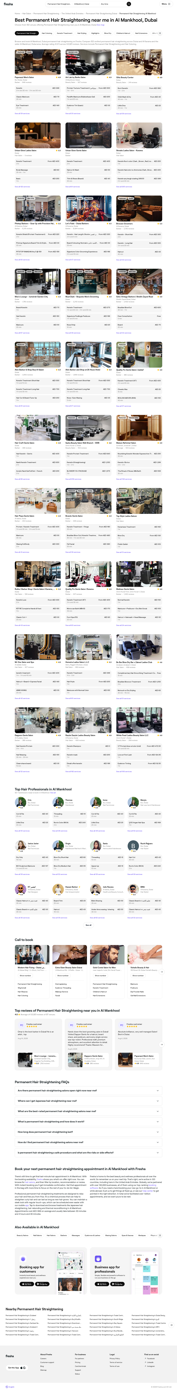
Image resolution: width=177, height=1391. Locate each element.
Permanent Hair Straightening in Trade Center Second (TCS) (23, 1335)
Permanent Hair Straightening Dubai (101, 14)
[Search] (129, 4)
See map (101, 25)
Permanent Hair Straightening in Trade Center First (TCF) (65, 1335)
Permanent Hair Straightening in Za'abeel (21, 1315)
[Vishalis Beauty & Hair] (145, 972)
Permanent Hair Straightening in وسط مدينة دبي (65, 1327)
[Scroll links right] (171, 1325)
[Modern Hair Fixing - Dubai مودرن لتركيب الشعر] (32, 972)
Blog (42, 1366)
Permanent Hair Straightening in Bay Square (106, 1323)
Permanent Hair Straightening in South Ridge (106, 1319)
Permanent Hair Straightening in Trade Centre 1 (149, 1335)
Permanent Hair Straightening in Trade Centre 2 (107, 1315)
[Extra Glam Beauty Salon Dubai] (69, 972)
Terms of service (116, 1362)
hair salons (30, 1182)
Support (78, 1370)
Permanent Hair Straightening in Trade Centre (149, 1323)
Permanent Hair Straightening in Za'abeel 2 (21, 1327)
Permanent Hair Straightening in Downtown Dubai (65, 1323)
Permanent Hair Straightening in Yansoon (63, 1331)
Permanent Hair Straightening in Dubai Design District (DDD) (149, 1315)
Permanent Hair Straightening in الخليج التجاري (107, 1335)
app (27, 1205)
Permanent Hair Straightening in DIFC (146, 1327)
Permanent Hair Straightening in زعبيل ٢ (20, 1319)
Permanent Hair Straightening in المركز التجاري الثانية (65, 1315)
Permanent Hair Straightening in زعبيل (20, 1331)
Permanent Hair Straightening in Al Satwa (105, 1327)
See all (88, 925)
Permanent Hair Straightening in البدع (145, 1319)
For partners (79, 1358)
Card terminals (80, 1366)
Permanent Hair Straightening (46, 14)
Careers (43, 1358)
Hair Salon (26, 14)
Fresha (40, 1179)
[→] (162, 972)
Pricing (77, 1362)
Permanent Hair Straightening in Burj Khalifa (64, 1319)
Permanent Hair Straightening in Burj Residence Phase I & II (107, 1331)
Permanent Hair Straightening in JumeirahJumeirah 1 (149, 1331)
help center (148, 1191)
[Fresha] (8, 4)
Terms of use (114, 1366)
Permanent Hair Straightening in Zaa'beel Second (23, 1323)
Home (17, 14)
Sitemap (43, 1370)
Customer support (47, 1362)
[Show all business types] (160, 1235)
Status (77, 1374)
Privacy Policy (115, 1358)
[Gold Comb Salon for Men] (107, 972)
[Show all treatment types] (160, 33)
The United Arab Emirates (73, 14)
